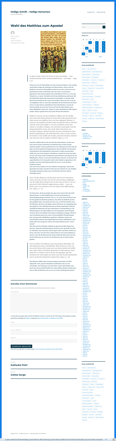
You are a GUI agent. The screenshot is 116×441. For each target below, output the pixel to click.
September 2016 (87, 275)
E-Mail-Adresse (16, 330)
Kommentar (15, 292)
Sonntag (84, 118)
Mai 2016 (85, 281)
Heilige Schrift (100, 88)
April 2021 (85, 202)
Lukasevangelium (87, 102)
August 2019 (86, 223)
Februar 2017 (86, 266)
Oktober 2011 (86, 347)
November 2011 (87, 346)
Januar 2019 (86, 233)
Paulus (95, 110)
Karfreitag (97, 96)
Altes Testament (92, 69)
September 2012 (87, 329)
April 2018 (85, 243)
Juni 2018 (85, 240)
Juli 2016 (85, 278)
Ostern (84, 110)
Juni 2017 (85, 260)
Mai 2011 (85, 356)
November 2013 (87, 308)
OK (106, 439)
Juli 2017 (85, 258)
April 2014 (85, 300)
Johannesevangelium (88, 96)
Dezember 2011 (87, 344)
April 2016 (85, 283)
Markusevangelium (87, 104)
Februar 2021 (86, 204)
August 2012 (86, 331)
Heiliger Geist (91, 88)
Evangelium (101, 80)
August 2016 (86, 276)
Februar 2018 (86, 247)
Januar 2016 (86, 288)
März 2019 (85, 232)
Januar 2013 (86, 323)
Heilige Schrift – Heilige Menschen (30, 11)
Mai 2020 (85, 210)
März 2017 (85, 265)
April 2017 (85, 263)
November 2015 (87, 291)
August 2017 (86, 257)
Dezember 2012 (87, 324)
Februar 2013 (86, 321)
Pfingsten (100, 113)
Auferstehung (95, 74)
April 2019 (85, 230)
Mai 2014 (85, 298)
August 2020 (86, 207)
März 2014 (85, 301)
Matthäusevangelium (87, 107)
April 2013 (85, 318)
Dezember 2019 (87, 219)
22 (90, 51)
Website (13, 337)
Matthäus (96, 104)
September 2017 (87, 255)
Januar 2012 (86, 343)
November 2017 (87, 252)
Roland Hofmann (15, 36)
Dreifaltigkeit (85, 80)
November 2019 (87, 220)
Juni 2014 (85, 296)
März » (100, 56)
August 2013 (86, 311)
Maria (94, 102)
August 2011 (86, 351)
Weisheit (84, 121)
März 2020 (85, 214)
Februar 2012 (86, 341)
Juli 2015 (85, 293)
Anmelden (85, 133)
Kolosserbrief (85, 99)
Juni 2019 (85, 227)
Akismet (28, 318)
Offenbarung (98, 107)
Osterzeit (89, 110)
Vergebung (91, 118)
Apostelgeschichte (15, 42)
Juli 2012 (85, 333)
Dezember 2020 (87, 205)
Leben (92, 99)
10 (96, 45)
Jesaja (91, 91)
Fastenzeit (94, 82)
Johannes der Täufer (87, 93)
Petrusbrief (93, 113)
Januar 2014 (86, 304)
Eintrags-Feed (86, 135)
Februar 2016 (86, 286)
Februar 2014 (86, 303)
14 (86, 48)
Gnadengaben (99, 85)
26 (103, 51)
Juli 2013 (85, 313)
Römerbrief (98, 115)
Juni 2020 (85, 209)
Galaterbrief (85, 85)
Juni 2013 (85, 314)
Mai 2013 (85, 316)
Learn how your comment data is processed (48, 349)
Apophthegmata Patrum (89, 181)
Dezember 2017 (87, 250)
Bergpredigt (95, 77)
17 (96, 48)
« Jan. (86, 56)
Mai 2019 (85, 228)
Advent (84, 69)
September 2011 (87, 349)
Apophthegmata (86, 71)
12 (103, 45)
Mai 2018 (85, 242)
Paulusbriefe (85, 113)
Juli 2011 (85, 352)
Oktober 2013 (86, 309)
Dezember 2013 (87, 306)
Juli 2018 (85, 238)
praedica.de (91, 12)
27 (83, 54)
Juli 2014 (85, 295)
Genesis (92, 85)
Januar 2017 (86, 268)
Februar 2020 (86, 215)
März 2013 (85, 319)
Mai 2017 (85, 262)
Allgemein (85, 179)
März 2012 (85, 339)
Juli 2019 (85, 225)
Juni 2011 (85, 354)
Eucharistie (94, 80)
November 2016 (87, 271)
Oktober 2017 (86, 253)
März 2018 (85, 245)
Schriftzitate (18, 40)
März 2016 (85, 285)
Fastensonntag (86, 82)
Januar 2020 (86, 217)
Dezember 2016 (87, 270)
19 (103, 48)
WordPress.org (86, 138)
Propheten (85, 115)
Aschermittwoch (86, 74)
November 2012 (87, 326)
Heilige (12, 40)
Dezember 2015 (87, 290)
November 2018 (87, 237)
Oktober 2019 (86, 222)
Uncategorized (86, 191)
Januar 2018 (86, 248)
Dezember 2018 (87, 235)
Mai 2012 (85, 336)
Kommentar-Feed (87, 136)
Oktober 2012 (86, 328)
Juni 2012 (85, 334)
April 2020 (85, 212)
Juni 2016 (85, 280)
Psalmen (91, 115)
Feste (84, 182)
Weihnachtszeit (100, 118)
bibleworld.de (101, 12)
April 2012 (85, 338)
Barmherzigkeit (86, 77)
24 (97, 51)
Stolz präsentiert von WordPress (38, 433)
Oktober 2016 (86, 273)
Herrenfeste (85, 91)
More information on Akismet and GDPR (49, 318)
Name (12, 322)
